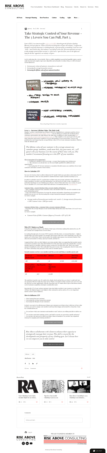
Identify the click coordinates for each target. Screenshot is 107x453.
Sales (34, 358)
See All (88, 377)
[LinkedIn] (27, 443)
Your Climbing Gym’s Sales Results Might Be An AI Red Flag (27, 397)
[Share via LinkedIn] (33, 363)
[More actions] (81, 29)
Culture (54, 18)
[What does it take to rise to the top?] (53, 386)
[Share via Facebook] (25, 363)
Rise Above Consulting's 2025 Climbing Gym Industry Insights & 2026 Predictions (78, 397)
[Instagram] (23, 443)
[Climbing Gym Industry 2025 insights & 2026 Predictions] (79, 386)
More (75, 18)
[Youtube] (31, 443)
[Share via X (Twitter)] (29, 363)
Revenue (27, 354)
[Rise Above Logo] (28, 386)
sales (33, 354)
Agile (69, 18)
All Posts (19, 18)
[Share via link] (37, 363)
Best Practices (44, 18)
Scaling (62, 18)
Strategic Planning (31, 18)
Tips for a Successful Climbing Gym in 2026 (51, 397)
